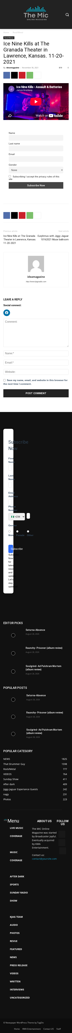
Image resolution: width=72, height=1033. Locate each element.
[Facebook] (6, 75)
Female (20, 535)
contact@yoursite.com (44, 858)
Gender (13, 165)
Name (12, 133)
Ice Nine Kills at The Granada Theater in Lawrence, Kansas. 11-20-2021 (19, 239)
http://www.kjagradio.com (36, 282)
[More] (37, 75)
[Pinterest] (22, 75)
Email (12, 154)
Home (6, 32)
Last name (14, 143)
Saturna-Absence (35, 630)
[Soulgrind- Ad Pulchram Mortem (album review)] (13, 671)
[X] (14, 75)
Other (30, 535)
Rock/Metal (18, 32)
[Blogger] (62, 834)
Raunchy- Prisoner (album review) (44, 648)
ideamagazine (12, 67)
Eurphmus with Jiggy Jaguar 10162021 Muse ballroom (53, 237)
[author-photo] (36, 272)
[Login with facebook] (7, 317)
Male (11, 535)
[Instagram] (62, 851)
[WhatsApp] (29, 75)
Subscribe (12, 548)
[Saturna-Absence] (13, 635)
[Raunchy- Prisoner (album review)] (13, 653)
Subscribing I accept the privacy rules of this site (34, 177)
